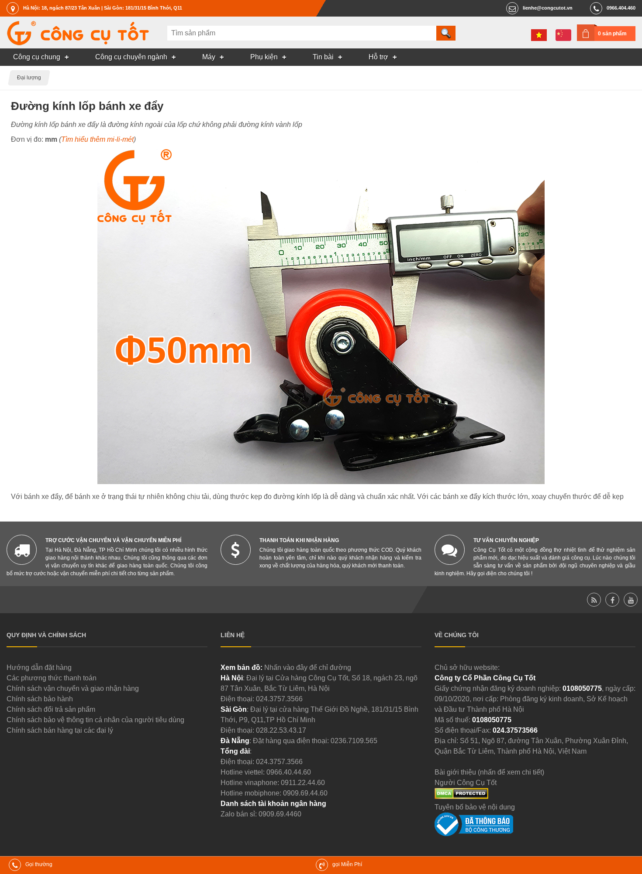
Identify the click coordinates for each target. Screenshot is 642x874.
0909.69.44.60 (305, 793)
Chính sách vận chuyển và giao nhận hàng (73, 688)
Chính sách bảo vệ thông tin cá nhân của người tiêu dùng (95, 720)
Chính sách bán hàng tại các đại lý (60, 730)
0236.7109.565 (354, 740)
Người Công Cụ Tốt (466, 782)
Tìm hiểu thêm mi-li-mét (97, 139)
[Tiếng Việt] (539, 35)
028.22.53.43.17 (281, 730)
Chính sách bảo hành (40, 699)
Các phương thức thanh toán (52, 678)
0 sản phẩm (612, 34)
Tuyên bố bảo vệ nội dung (475, 807)
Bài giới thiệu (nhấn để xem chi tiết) (489, 772)
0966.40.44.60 (288, 772)
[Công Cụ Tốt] (78, 43)
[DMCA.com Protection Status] (461, 796)
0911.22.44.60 (303, 782)
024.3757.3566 (279, 699)
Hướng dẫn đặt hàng (39, 667)
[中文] (563, 35)
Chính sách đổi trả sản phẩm (51, 709)
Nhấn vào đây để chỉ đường (307, 667)
